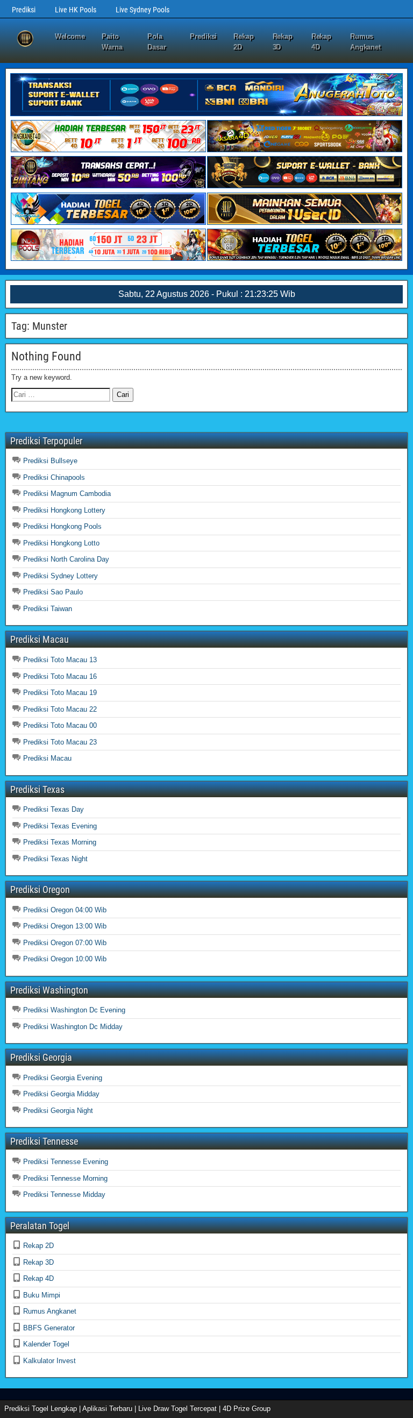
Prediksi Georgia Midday (61, 1094)
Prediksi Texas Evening (60, 826)
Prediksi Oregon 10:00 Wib (64, 959)
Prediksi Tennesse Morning (65, 1178)
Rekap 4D (321, 41)
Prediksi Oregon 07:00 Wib (64, 943)
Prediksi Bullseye (50, 461)
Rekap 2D (243, 41)
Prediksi (23, 9)
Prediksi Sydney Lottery (60, 576)
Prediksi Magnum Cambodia (67, 494)
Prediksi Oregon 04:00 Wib (64, 910)
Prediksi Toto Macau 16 (60, 676)
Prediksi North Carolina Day (66, 559)
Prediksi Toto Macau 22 (60, 709)
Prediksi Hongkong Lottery (64, 510)
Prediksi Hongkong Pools (62, 526)
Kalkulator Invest (49, 1361)
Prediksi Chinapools (54, 477)
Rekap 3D (283, 41)
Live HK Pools (75, 9)
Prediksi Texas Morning (59, 842)
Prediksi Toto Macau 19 (60, 693)
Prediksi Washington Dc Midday (73, 1027)
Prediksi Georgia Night (58, 1111)
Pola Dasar (156, 41)
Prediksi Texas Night (55, 859)
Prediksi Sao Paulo (53, 592)
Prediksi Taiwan (47, 609)
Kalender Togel (46, 1344)
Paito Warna (112, 41)
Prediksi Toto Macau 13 (60, 660)
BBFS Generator (49, 1328)
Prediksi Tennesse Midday (64, 1194)
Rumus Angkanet (365, 41)
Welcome (70, 36)
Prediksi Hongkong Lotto (61, 543)
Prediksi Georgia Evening (62, 1078)
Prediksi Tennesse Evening (65, 1162)
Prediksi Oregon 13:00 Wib (64, 926)
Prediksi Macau (47, 758)
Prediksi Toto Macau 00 (60, 725)
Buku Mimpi (41, 1295)
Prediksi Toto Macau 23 (60, 742)
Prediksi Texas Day (53, 809)
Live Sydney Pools (142, 9)
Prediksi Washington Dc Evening (74, 1010)
